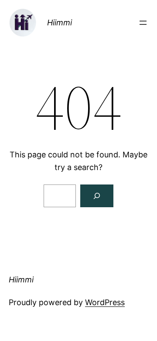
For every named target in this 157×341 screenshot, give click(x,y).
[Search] (96, 195)
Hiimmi (59, 22)
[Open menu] (143, 22)
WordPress (105, 302)
